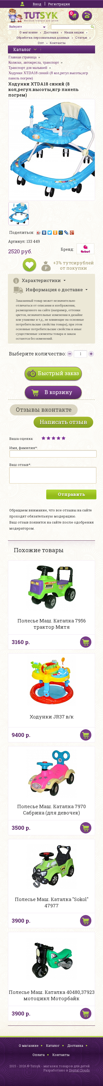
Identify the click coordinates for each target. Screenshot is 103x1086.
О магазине (29, 32)
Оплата (38, 1055)
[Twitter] (50, 232)
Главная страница (22, 57)
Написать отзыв (63, 422)
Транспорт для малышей (27, 68)
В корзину (58, 392)
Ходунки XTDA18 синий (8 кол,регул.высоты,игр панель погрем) (48, 75)
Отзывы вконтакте (44, 409)
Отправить (71, 494)
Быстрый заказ (58, 373)
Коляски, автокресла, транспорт (33, 62)
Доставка (51, 32)
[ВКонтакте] (44, 232)
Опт (41, 43)
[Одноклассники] (55, 232)
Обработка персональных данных (42, 37)
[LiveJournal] (66, 232)
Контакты (57, 43)
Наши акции (74, 32)
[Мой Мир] (61, 232)
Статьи (81, 37)
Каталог (53, 1045)
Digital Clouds (79, 1070)
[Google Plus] (72, 232)
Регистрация (59, 4)
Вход (37, 4)
